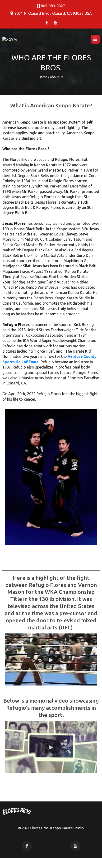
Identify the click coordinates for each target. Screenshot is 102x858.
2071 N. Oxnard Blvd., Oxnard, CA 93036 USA (53, 13)
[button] (95, 39)
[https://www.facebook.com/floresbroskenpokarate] (47, 22)
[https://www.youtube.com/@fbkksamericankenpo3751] (55, 22)
